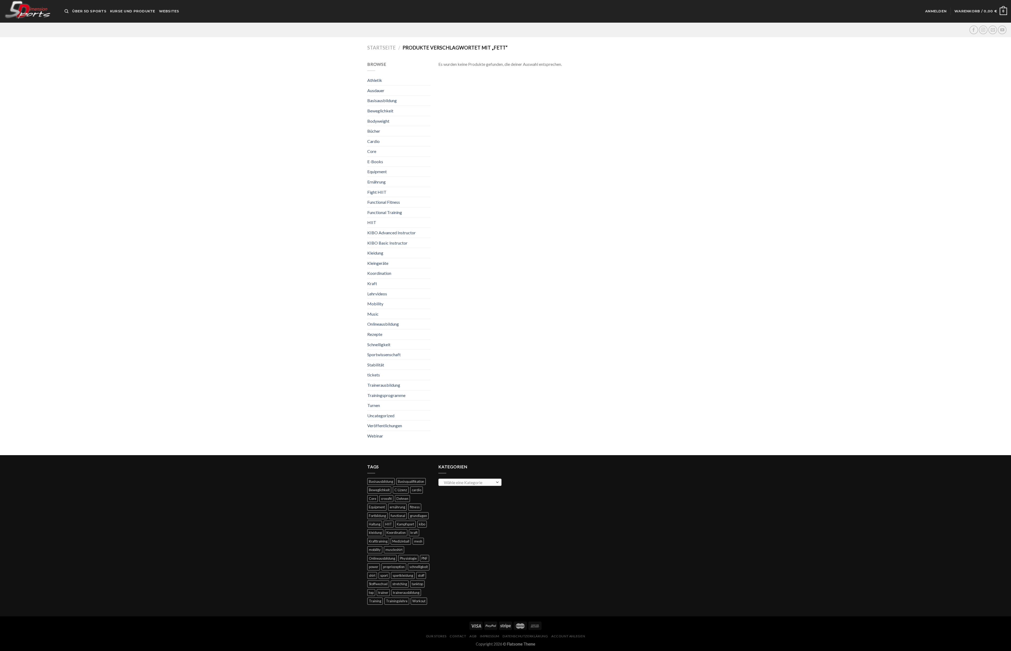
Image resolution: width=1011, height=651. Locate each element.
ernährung (397, 507)
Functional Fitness (383, 202)
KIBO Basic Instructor (387, 242)
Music (373, 313)
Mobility (375, 303)
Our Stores (436, 636)
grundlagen (418, 516)
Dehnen (402, 498)
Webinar (375, 435)
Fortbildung (377, 516)
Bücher (373, 130)
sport (384, 575)
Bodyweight (378, 120)
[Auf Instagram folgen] (983, 30)
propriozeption (394, 567)
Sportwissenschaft (384, 354)
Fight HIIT (376, 192)
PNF (425, 558)
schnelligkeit (418, 567)
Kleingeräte (377, 263)
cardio (416, 490)
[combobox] (470, 482)
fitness (415, 507)
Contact (458, 636)
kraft (414, 532)
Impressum (489, 636)
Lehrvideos (377, 293)
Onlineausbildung (383, 323)
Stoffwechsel (378, 584)
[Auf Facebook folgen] (973, 30)
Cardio (373, 141)
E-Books (375, 161)
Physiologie (408, 558)
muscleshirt (394, 550)
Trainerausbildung (383, 384)
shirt (372, 575)
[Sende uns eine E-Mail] (992, 30)
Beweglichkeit (380, 110)
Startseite (381, 48)
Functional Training (384, 212)
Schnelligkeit (378, 344)
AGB (473, 636)
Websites (169, 11)
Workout (418, 601)
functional (398, 516)
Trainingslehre (397, 601)
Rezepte (374, 334)
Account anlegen (568, 636)
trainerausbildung (406, 592)
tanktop (417, 584)
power (373, 567)
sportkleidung (403, 575)
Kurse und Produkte (132, 11)
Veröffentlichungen (384, 425)
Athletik (374, 80)
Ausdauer (375, 90)
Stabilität (375, 364)
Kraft (372, 283)
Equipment (377, 171)
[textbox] (469, 482)
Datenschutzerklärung (525, 636)
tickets (373, 374)
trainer (383, 592)
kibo (422, 524)
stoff (421, 575)
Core (371, 151)
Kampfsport (405, 524)
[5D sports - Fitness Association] (30, 11)
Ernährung (376, 181)
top (371, 592)
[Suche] (66, 11)
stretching (399, 584)
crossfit (386, 498)
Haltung (374, 524)
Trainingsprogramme (386, 395)
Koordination (379, 273)
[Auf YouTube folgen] (1002, 30)
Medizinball (400, 541)
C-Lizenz (400, 490)
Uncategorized (380, 415)
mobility (375, 550)
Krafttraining (378, 541)
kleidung (375, 532)
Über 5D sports (89, 11)
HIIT (371, 222)
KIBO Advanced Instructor (391, 232)
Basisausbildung (382, 100)
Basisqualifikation (411, 481)
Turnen (373, 405)
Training (375, 601)
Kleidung (375, 252)
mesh (418, 541)
